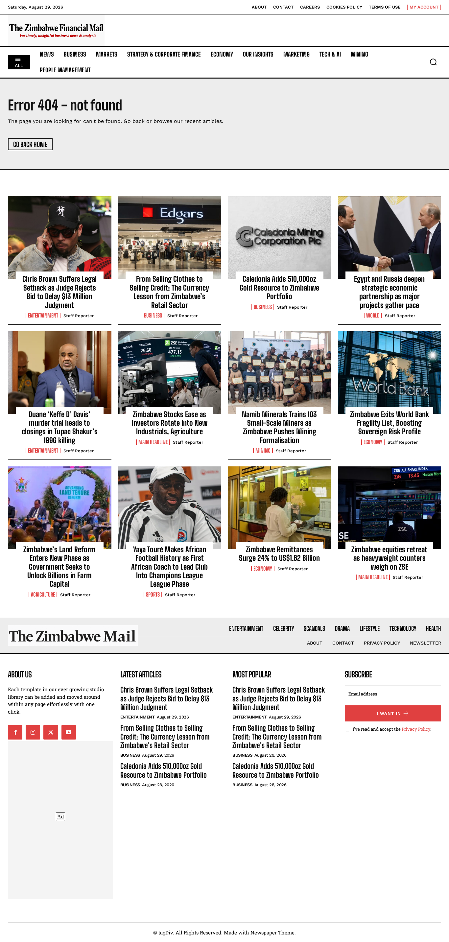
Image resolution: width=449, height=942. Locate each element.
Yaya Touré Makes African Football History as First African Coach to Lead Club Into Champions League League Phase (169, 567)
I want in (389, 713)
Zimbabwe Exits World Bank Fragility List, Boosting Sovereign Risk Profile (389, 423)
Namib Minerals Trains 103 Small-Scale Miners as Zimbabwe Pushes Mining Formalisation (279, 427)
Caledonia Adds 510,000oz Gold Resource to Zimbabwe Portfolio (279, 287)
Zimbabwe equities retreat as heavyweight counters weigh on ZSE (389, 558)
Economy (373, 442)
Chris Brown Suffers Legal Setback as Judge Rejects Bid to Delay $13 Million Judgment (59, 291)
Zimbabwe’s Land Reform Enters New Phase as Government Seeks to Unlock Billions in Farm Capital (59, 567)
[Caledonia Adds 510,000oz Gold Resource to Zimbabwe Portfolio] (279, 237)
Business (153, 315)
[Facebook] (15, 732)
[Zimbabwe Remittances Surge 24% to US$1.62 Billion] (279, 507)
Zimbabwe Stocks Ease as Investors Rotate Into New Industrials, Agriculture (169, 423)
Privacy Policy (416, 729)
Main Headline (153, 442)
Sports (153, 594)
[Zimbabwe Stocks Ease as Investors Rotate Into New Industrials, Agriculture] (170, 372)
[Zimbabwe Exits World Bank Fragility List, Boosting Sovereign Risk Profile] (389, 372)
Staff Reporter (78, 315)
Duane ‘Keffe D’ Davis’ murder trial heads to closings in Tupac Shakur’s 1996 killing (60, 427)
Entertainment (43, 315)
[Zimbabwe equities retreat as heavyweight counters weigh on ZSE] (389, 507)
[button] (433, 62)
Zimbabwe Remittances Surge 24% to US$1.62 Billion (279, 553)
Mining (263, 450)
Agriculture (43, 594)
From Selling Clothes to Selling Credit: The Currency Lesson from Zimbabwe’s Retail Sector (169, 291)
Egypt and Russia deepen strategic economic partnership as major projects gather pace (389, 291)
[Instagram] (33, 732)
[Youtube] (68, 732)
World (373, 315)
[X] (50, 732)
